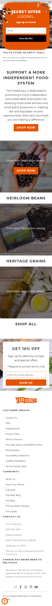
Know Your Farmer (15, 484)
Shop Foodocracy (19, 596)
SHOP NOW (26, 127)
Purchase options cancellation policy (24, 444)
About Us (10, 479)
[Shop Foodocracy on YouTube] (36, 587)
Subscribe (10, 490)
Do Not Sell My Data (16, 466)
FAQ (8, 423)
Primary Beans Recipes (17, 506)
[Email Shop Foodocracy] (15, 587)
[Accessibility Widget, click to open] (4, 601)
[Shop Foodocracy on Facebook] (20, 587)
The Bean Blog (13, 495)
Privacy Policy (13, 434)
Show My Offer (26, 38)
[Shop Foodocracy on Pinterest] (31, 587)
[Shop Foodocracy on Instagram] (26, 587)
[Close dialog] (47, 5)
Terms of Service (14, 439)
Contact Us (11, 418)
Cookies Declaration (16, 461)
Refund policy (12, 450)
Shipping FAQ (12, 428)
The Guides (11, 511)
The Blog (10, 500)
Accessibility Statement (17, 455)
